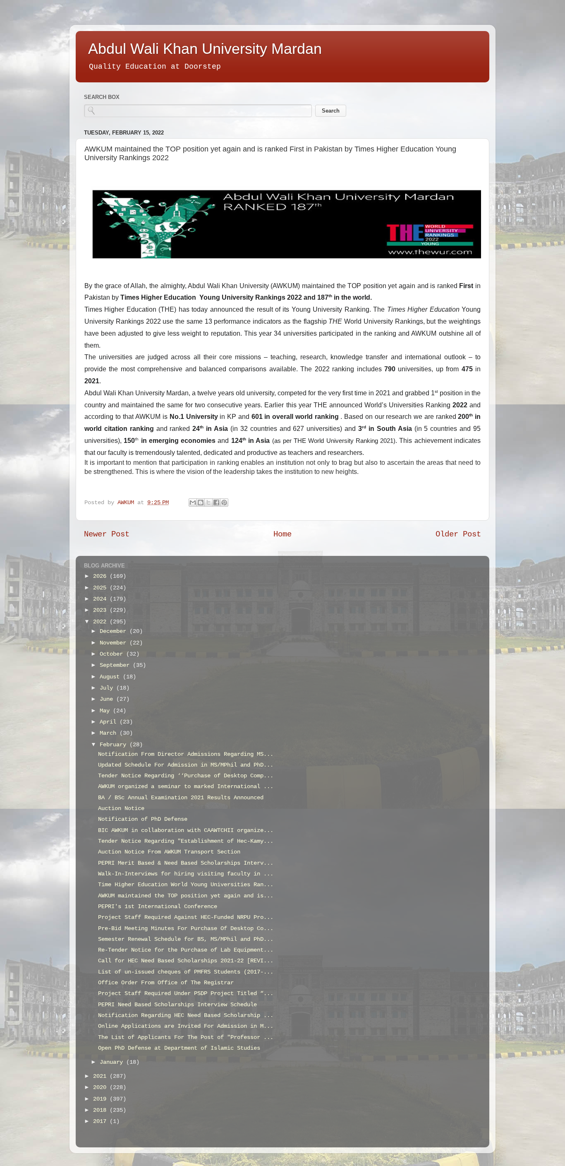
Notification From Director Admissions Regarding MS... (185, 754)
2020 (101, 1087)
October (113, 654)
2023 (101, 610)
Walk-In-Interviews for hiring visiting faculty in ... (185, 874)
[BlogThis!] (200, 502)
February (114, 745)
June (108, 699)
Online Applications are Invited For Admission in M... (185, 1026)
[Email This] (193, 502)
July (108, 688)
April (110, 722)
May (106, 711)
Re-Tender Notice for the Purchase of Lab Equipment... (185, 950)
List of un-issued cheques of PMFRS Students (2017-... (185, 972)
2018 (101, 1110)
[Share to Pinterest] (224, 502)
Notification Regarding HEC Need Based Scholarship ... (185, 1015)
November (114, 643)
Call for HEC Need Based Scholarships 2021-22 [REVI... (185, 961)
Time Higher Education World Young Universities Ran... (185, 885)
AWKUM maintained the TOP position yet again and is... (185, 896)
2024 (101, 599)
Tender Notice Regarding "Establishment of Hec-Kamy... (185, 841)
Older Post (458, 534)
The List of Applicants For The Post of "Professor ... (185, 1037)
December (114, 631)
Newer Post (106, 534)
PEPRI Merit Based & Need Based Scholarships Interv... (185, 863)
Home (282, 534)
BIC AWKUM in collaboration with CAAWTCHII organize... (185, 830)
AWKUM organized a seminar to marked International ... (185, 787)
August (111, 677)
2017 (101, 1121)
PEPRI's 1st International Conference (157, 907)
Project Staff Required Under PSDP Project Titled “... (185, 993)
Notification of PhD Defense (142, 819)
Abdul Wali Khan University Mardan (205, 48)
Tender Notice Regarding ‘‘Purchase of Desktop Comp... (185, 776)
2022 (101, 622)
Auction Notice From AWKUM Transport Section (169, 852)
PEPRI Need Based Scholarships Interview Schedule (177, 1005)
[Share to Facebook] (216, 502)
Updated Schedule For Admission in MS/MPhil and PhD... (185, 765)
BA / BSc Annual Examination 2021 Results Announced (180, 798)
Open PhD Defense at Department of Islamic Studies (179, 1048)
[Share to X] (208, 502)
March (110, 733)
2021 (101, 1076)
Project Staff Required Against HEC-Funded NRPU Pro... (185, 917)
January (113, 1062)
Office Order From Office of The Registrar (166, 983)
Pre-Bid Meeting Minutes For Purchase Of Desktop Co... (185, 929)
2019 (101, 1099)
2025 (101, 588)
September (116, 665)
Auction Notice (121, 808)
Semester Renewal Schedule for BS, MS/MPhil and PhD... (185, 939)
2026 (101, 576)
